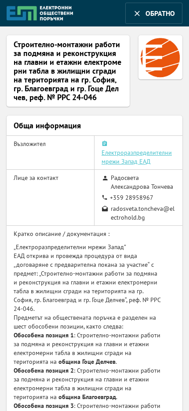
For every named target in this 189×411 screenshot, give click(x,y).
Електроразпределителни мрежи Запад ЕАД (137, 157)
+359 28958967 (131, 198)
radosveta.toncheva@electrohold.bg (142, 213)
